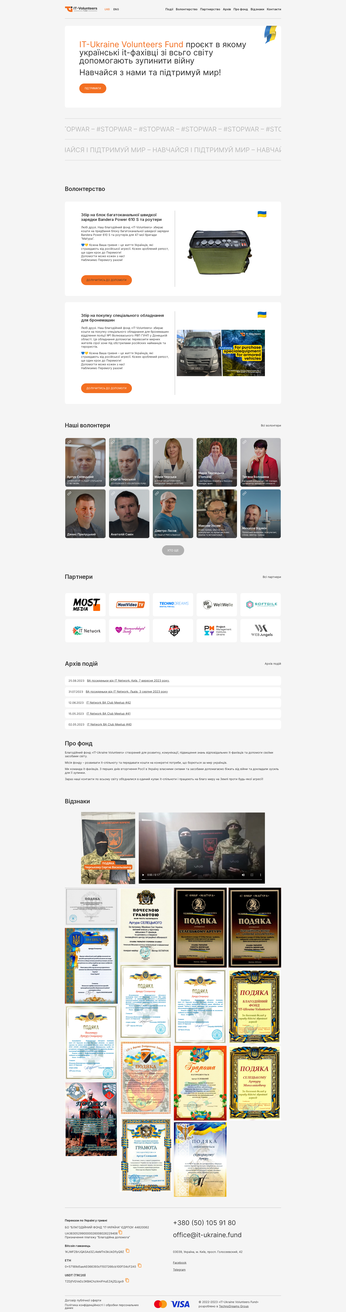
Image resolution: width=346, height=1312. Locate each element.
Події (169, 9)
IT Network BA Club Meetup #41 (108, 713)
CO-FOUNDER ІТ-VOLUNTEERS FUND (128, 483)
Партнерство (210, 9)
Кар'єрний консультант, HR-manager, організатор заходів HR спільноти (260, 482)
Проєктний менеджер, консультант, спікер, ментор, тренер (259, 533)
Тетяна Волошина (255, 477)
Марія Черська (165, 477)
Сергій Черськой (123, 479)
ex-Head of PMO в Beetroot (167, 535)
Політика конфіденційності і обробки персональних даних (102, 1306)
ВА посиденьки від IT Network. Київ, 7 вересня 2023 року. (128, 680)
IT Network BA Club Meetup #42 (108, 702)
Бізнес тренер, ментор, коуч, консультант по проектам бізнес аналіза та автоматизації (213, 532)
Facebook (180, 1262)
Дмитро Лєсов (165, 530)
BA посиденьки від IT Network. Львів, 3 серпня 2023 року (127, 691)
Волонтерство (187, 9)
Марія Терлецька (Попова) (211, 475)
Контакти (274, 9)
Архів (227, 9)
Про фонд (241, 9)
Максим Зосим (209, 525)
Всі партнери (272, 577)
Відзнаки (257, 9)
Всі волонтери (271, 425)
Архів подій (273, 663)
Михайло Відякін (254, 528)
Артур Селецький (80, 477)
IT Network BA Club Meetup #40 (109, 724)
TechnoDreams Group (234, 1306)
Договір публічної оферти (83, 1300)
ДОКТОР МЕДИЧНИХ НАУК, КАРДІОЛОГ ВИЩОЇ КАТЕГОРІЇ (169, 482)
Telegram (179, 1269)
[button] (106, 280)
